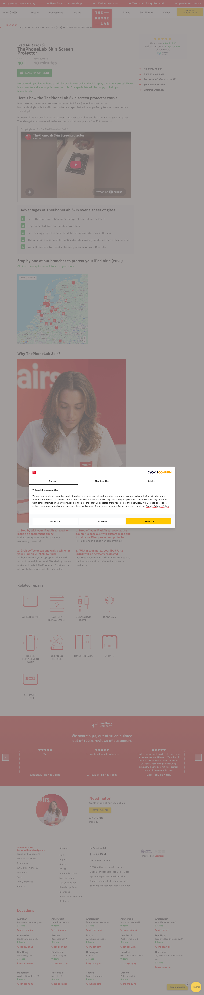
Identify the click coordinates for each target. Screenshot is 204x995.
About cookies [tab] (102, 481)
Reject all (55, 521)
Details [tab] (150, 481)
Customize (102, 521)
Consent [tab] (53, 481)
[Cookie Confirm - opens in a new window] (159, 472)
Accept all (149, 521)
